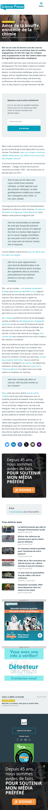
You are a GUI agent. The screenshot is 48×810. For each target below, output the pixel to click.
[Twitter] (21, 740)
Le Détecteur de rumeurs (10, 706)
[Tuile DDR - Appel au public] (24, 664)
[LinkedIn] (13, 444)
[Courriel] (32, 444)
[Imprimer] (39, 444)
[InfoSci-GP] (24, 621)
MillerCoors (30, 291)
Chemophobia (16, 512)
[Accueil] (14, 7)
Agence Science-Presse (10, 37)
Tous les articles (41, 697)
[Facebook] (20, 444)
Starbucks (18, 291)
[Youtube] (25, 740)
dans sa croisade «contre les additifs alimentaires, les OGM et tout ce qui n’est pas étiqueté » (23, 155)
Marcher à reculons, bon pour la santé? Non (20, 703)
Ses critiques (7, 318)
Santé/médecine (8, 22)
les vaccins (27, 363)
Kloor (4, 393)
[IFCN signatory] (24, 755)
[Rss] (29, 740)
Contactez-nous (24, 731)
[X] (26, 444)
